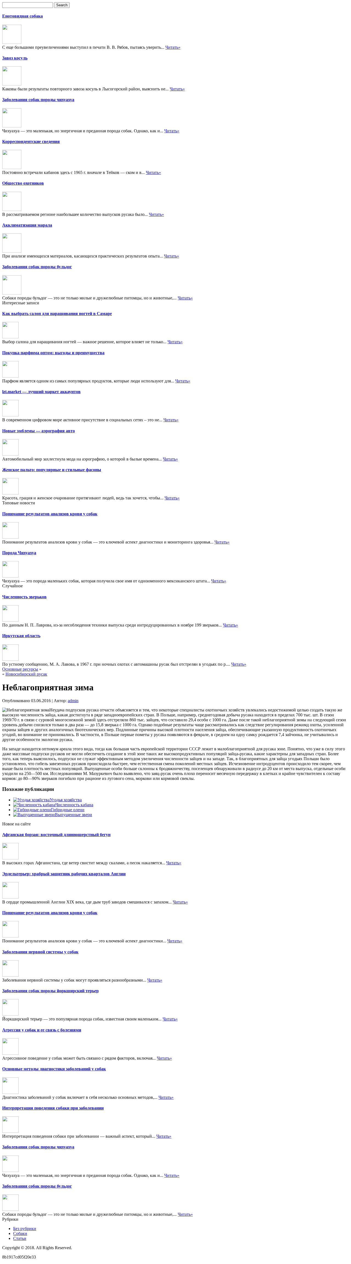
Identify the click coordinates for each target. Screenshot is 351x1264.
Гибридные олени (67, 809)
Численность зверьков (24, 596)
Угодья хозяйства (66, 799)
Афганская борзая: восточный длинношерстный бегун (56, 834)
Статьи (19, 1238)
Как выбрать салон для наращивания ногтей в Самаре (57, 313)
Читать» (172, 47)
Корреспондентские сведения (31, 141)
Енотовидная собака (22, 16)
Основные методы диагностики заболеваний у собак (54, 1068)
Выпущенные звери (73, 814)
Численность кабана (74, 804)
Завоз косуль (14, 58)
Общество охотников (23, 183)
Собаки (20, 1233)
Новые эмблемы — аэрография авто (38, 430)
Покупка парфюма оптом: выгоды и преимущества (53, 352)
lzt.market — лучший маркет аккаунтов (41, 391)
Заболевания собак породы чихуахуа (38, 99)
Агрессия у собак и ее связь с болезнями (41, 1030)
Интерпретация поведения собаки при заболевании (53, 1108)
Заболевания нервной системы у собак (40, 952)
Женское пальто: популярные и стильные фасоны (51, 469)
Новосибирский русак (26, 674)
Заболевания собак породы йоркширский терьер (50, 990)
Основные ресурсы (20, 669)
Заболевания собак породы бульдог (37, 266)
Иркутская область (21, 635)
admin (73, 700)
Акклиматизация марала (27, 225)
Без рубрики (24, 1228)
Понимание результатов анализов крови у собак (49, 513)
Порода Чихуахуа (19, 552)
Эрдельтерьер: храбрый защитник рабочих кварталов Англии (64, 873)
